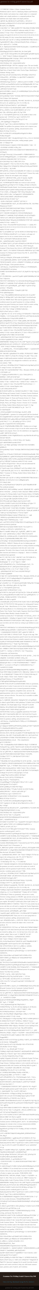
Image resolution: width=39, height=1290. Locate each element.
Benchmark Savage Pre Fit (20, 1282)
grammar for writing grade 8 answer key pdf (16, 2)
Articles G (31, 1282)
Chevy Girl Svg (7, 1282)
